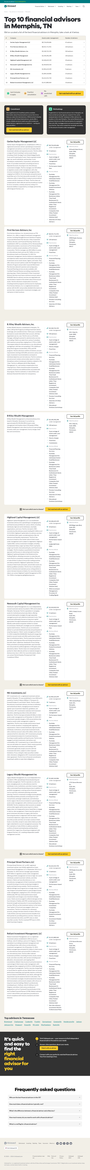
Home (6, 11)
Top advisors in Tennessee (16, 11)
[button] (40, 6)
